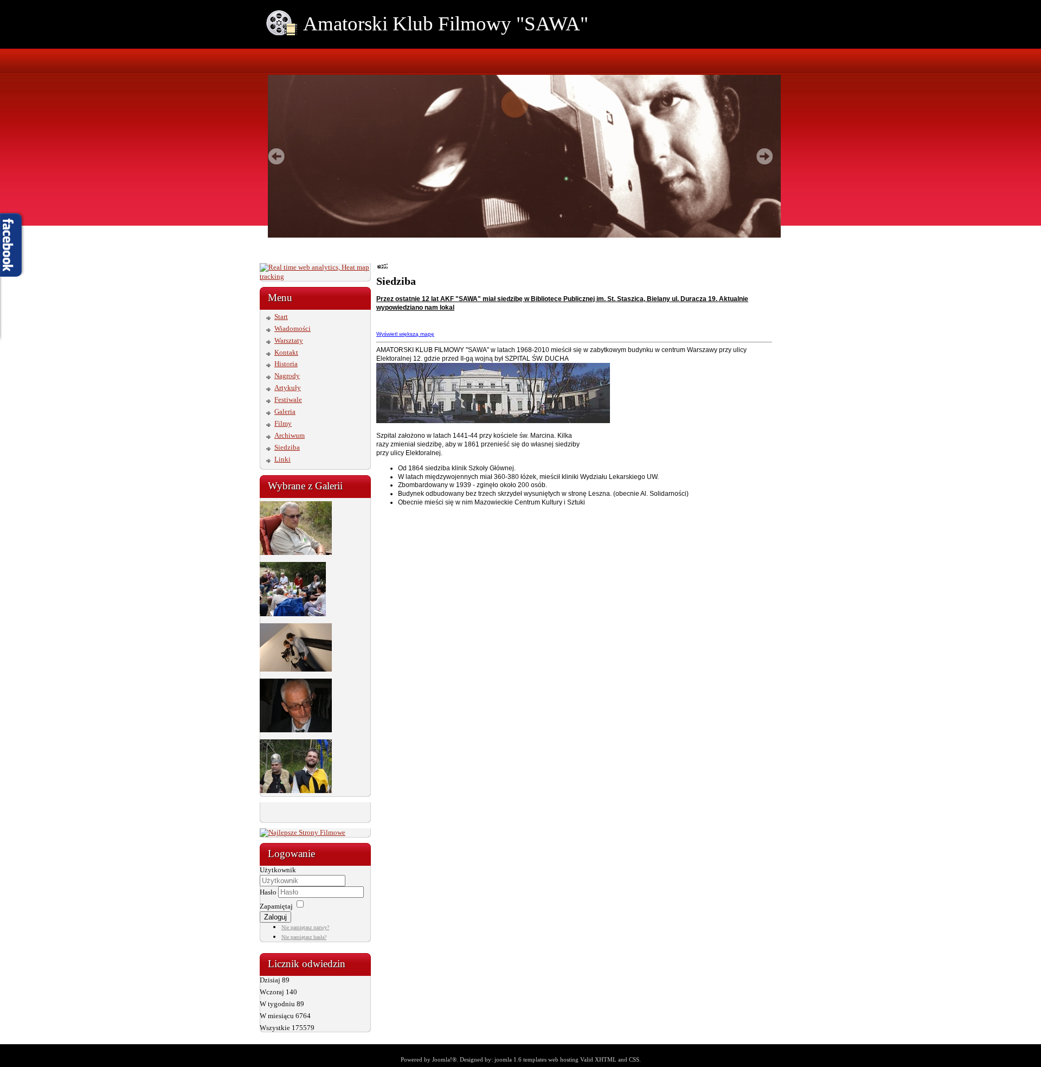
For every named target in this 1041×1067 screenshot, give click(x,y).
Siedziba (287, 447)
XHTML (605, 1059)
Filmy (283, 423)
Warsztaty (288, 340)
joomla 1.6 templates (520, 1059)
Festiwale (288, 399)
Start (281, 316)
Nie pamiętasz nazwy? (305, 927)
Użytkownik (278, 870)
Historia (286, 364)
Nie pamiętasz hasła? (303, 937)
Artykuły (287, 388)
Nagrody (287, 376)
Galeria (284, 411)
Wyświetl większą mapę (405, 334)
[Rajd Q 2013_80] (296, 791)
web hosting (563, 1059)
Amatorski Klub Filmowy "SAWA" (445, 23)
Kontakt (286, 352)
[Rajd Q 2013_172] (293, 614)
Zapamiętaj (276, 906)
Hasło (269, 892)
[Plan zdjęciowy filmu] (296, 669)
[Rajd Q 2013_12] (296, 552)
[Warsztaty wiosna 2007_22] (296, 730)
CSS (634, 1059)
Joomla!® (444, 1059)
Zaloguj (275, 917)
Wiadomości (292, 328)
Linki (282, 459)
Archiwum (289, 435)
